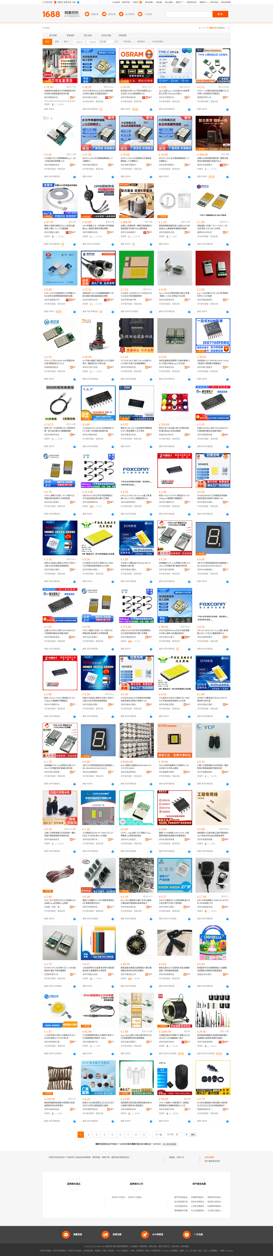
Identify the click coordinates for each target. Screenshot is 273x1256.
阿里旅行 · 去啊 (127, 1251)
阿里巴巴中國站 (74, 1251)
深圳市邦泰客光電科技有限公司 (204, 1202)
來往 (200, 1251)
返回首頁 (157, 1144)
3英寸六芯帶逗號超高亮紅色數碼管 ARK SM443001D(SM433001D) (212, 564)
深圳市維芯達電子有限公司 (206, 367)
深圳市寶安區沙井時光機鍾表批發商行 (129, 974)
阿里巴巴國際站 (59, 1251)
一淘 (117, 1251)
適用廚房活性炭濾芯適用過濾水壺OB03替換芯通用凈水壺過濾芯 (136, 1104)
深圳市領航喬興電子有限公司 (167, 839)
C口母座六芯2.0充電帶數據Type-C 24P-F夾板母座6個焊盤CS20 (60, 159)
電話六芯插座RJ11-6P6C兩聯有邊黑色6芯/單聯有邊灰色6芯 (98, 901)
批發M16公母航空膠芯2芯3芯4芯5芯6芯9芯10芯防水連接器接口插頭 (98, 1104)
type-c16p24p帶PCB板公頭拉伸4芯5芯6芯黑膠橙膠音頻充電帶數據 (136, 1036)
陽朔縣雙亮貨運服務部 (183, 1211)
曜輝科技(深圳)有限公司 (206, 232)
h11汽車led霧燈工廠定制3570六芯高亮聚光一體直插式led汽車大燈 (98, 362)
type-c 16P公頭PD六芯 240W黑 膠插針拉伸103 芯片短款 (212, 294)
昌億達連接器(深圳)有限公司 (53, 367)
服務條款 (143, 1246)
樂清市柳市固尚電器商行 (217, 1197)
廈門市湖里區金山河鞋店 (184, 1197)
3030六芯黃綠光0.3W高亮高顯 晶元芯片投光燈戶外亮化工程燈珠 (174, 901)
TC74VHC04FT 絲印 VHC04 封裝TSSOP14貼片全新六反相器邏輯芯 (136, 362)
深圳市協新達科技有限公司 (167, 300)
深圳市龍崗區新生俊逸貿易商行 (53, 839)
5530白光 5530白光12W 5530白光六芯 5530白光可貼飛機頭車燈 (136, 294)
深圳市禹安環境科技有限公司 (129, 772)
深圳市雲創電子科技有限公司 (91, 1042)
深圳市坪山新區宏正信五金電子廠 (129, 839)
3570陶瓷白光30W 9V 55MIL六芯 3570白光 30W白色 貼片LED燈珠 (97, 834)
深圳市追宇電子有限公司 (91, 839)
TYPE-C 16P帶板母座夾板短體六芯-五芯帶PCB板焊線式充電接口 (213, 92)
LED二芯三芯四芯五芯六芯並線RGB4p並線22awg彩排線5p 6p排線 (60, 901)
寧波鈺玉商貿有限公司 (216, 1202)
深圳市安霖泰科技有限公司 (129, 367)
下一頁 (158, 1134)
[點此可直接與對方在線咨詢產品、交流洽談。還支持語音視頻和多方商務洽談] (151, 109)
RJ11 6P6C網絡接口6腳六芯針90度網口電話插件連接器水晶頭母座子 (136, 901)
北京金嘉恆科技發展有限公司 (186, 1206)
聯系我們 (175, 1246)
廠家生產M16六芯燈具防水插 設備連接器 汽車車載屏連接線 (174, 969)
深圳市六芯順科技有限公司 (139, 1197)
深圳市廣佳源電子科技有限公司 (129, 1042)
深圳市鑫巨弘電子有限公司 (91, 97)
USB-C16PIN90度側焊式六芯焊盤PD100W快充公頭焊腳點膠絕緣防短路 (60, 294)
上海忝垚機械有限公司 (200, 1206)
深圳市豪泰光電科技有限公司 (91, 570)
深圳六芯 (180, 1157)
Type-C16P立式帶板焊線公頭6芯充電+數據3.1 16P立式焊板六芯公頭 (174, 294)
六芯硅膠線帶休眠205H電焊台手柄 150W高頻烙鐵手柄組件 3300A (98, 1036)
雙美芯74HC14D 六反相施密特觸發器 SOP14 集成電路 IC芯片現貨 (136, 429)
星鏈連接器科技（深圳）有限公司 (206, 1109)
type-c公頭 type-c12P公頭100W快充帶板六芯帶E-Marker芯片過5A (174, 92)
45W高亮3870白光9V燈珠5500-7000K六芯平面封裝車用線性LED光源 (97, 564)
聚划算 (111, 1251)
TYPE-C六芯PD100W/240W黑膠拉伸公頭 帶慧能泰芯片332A (59, 362)
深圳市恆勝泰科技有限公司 (91, 907)
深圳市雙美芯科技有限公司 (129, 435)
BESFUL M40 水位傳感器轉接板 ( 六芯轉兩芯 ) (97, 159)
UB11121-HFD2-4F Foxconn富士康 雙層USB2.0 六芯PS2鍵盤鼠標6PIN (136, 497)
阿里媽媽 (140, 1251)
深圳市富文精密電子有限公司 (167, 570)
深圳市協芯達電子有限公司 (53, 502)
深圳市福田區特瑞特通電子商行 (206, 907)
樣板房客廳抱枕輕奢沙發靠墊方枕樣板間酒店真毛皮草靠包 (59, 1104)
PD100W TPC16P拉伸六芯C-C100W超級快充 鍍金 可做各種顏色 (60, 969)
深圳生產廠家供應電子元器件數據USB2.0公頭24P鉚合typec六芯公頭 (174, 362)
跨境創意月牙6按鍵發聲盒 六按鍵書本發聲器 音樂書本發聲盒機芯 (212, 969)
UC (187, 1251)
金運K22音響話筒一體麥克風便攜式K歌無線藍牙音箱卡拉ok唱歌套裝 (136, 227)
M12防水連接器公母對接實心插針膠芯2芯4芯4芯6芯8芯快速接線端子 (212, 1104)
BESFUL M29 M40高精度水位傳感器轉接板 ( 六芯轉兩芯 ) (136, 159)
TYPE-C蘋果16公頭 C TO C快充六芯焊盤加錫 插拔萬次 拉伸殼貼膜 (59, 497)
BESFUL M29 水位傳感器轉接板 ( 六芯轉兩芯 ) (174, 159)
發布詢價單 (209, 1157)
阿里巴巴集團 (45, 1251)
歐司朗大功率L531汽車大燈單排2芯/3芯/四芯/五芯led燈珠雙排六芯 (136, 92)
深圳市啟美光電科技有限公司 (206, 502)
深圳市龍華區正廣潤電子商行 (167, 232)
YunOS (166, 1251)
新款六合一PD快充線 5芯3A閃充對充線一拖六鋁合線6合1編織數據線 (59, 429)
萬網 (182, 1251)
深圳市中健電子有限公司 (167, 502)
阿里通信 (174, 1251)
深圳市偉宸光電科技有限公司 (129, 570)
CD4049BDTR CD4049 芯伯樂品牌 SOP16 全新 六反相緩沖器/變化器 (98, 429)
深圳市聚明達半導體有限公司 (129, 300)
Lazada (229, 1251)
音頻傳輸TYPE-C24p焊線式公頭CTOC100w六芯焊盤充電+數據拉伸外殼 (175, 564)
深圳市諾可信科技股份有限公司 (167, 1042)
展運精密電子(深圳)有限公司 (206, 97)
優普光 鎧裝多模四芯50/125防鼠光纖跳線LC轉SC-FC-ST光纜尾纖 (59, 227)
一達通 (221, 1251)
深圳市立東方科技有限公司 (91, 367)
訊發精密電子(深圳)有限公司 (53, 974)
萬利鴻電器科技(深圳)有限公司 (53, 97)
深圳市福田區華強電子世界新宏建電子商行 (206, 435)
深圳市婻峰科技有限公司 (129, 1109)
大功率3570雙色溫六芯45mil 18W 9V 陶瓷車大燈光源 (136, 564)
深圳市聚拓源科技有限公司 (129, 97)
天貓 (104, 1251)
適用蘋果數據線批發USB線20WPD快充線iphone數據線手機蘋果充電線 (174, 227)
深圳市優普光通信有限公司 (53, 232)
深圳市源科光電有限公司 (167, 907)
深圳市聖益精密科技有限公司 (206, 300)
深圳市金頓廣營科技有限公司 (206, 570)
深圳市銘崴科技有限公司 (53, 165)
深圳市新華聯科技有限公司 (167, 974)
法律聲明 (134, 1246)
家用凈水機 (64, 101)
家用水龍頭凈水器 (51, 101)
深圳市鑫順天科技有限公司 (167, 1109)
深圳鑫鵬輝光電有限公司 (167, 772)
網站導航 (185, 1246)
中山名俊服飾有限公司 (200, 1211)
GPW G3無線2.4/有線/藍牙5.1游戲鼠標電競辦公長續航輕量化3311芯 (174, 1104)
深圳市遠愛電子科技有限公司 (53, 300)
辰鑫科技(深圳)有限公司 (167, 435)
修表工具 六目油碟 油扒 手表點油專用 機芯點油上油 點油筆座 (174, 429)
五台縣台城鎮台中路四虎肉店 (219, 1211)
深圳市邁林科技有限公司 (53, 435)
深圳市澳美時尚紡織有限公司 (53, 1109)
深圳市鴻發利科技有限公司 (167, 367)
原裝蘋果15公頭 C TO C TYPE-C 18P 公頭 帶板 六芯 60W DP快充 (212, 227)
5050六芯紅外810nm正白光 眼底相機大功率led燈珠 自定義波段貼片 (97, 92)
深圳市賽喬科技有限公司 (91, 232)
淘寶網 (97, 1251)
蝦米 (147, 1251)
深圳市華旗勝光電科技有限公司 (53, 1042)
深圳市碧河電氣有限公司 (91, 165)
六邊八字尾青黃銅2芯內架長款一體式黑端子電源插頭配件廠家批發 (212, 766)
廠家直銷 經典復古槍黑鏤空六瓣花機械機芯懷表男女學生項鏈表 (136, 969)
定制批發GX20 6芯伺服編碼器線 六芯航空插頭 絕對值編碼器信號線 (98, 294)
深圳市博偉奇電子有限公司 (91, 435)
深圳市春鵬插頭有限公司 (206, 772)
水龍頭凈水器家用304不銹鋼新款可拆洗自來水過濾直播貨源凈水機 (60, 92)
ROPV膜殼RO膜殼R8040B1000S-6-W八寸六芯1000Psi (136, 766)
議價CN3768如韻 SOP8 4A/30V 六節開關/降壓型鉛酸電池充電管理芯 (174, 834)
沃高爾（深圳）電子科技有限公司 (53, 907)
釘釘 (205, 1251)
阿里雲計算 (156, 1251)
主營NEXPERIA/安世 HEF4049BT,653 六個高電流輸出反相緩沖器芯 (212, 429)
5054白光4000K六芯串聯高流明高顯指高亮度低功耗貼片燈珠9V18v (212, 497)
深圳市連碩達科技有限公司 (91, 502)
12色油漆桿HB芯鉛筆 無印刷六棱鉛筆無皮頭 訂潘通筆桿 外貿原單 (98, 969)
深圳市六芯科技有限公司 (122, 1197)
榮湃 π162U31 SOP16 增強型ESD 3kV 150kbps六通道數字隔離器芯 (174, 497)
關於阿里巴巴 (164, 1246)
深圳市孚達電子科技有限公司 (167, 97)
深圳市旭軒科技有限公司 (91, 300)
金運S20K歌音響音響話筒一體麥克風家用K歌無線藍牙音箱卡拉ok (212, 159)
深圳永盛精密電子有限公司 (129, 502)
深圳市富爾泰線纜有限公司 (206, 839)
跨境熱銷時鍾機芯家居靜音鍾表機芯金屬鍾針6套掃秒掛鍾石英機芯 (212, 1036)
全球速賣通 (88, 1251)
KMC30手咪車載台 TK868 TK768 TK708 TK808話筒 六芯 (213, 901)
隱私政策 (153, 1246)
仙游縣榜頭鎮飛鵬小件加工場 (219, 1206)
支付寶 (193, 1251)
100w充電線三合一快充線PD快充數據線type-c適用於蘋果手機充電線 (98, 227)
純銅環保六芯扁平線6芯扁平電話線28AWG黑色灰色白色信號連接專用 (212, 834)
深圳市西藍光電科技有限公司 (53, 570)
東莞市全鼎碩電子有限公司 (206, 165)
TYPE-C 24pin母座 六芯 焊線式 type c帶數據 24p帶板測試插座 (136, 834)
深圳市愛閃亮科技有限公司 (91, 1109)
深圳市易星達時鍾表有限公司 (206, 1042)
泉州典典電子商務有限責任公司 (187, 1202)
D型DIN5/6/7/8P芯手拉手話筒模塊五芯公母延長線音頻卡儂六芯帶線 (97, 497)
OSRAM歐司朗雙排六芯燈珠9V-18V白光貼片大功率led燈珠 (174, 766)
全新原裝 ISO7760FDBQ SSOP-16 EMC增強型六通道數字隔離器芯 (212, 362)
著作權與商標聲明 (120, 1246)
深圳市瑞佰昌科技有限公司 (129, 907)
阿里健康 (213, 1251)
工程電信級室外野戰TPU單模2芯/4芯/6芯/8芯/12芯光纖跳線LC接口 (174, 1036)
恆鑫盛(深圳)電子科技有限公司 (206, 974)
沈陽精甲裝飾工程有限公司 (202, 1197)
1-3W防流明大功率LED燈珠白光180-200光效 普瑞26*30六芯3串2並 (60, 1036)
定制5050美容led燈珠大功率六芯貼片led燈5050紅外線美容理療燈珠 (59, 564)
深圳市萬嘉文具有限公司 (91, 974)
